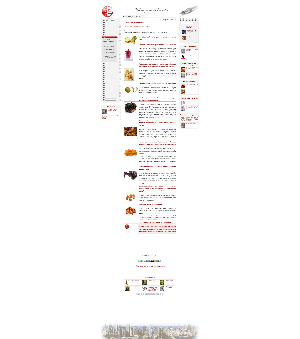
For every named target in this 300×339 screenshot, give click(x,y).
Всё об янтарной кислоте (191, 123)
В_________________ (109, 26)
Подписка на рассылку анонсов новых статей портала (151, 266)
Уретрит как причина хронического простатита (135, 281)
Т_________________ (109, 81)
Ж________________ (109, 34)
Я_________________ (109, 99)
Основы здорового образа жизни (169, 287)
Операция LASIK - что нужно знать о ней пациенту (191, 31)
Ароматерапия (108, 44)
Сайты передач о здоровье (110, 52)
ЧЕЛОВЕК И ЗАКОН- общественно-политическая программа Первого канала (192, 74)
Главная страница (108, 20)
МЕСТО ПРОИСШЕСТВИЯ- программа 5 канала (192, 68)
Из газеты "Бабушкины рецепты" (110, 55)
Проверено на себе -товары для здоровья (110, 57)
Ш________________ (109, 93)
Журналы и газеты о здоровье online (110, 60)
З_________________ (109, 37)
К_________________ (109, 65)
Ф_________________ (109, 85)
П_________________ (109, 75)
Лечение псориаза (169, 280)
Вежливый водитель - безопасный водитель (113, 110)
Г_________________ (109, 28)
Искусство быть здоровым (110, 47)
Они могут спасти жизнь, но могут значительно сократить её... (192, 107)
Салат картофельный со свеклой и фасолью (192, 85)
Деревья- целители (152, 280)
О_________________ (109, 73)
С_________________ (109, 79)
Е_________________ (109, 32)
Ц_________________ (109, 89)
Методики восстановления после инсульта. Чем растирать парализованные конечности (189, 38)
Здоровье (106, 43)
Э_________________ (109, 95)
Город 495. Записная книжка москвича (140, 26)
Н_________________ (109, 71)
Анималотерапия (135, 286)
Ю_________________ (109, 97)
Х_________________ (109, 87)
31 (158, 294)
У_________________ (109, 83)
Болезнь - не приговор (109, 46)
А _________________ (109, 22)
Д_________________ (109, 30)
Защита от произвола (109, 41)
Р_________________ (109, 77)
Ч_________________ (109, 91)
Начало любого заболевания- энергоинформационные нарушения (192, 101)
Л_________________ (109, 67)
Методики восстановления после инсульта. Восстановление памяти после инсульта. (152, 288)
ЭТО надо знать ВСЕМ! (109, 49)
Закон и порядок (107, 39)
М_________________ (109, 69)
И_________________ (109, 63)
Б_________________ (109, 24)
